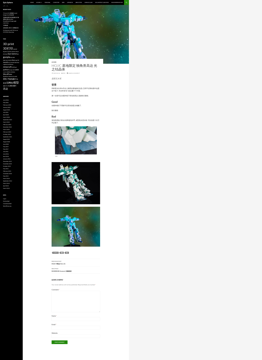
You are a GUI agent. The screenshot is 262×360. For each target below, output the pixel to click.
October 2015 (7, 166)
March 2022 (6, 129)
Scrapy (10, 69)
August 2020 (6, 141)
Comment (56, 290)
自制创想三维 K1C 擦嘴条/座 (11, 28)
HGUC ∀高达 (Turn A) (58, 263)
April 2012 (6, 186)
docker (13, 51)
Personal (47, 2)
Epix (64, 73)
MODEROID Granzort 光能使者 (62, 270)
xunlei (15, 76)
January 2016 (6, 159)
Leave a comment (74, 73)
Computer (56, 2)
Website (55, 333)
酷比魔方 (13, 86)
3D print (8, 44)
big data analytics (7, 51)
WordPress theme (7, 76)
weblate (9, 72)
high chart (5, 60)
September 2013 (7, 181)
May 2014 (5, 176)
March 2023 (6, 122)
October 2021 (7, 134)
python (6, 70)
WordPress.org (7, 206)
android (15, 49)
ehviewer (5, 54)
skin (14, 69)
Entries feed (6, 201)
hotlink (10, 60)
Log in (4, 198)
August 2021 (6, 139)
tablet (17, 70)
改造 (4, 83)
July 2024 (5, 112)
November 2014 (7, 173)
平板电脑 (11, 79)
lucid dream (10, 64)
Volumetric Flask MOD (102, 2)
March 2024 (6, 117)
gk (18, 54)
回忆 (5, 79)
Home (32, 2)
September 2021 (7, 137)
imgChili (17, 60)
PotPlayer (14, 67)
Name (54, 316)
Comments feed (7, 203)
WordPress (7, 74)
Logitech (5, 64)
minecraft (7, 67)
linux (18, 62)
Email (54, 324)
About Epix (79, 2)
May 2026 (5, 102)
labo (15, 62)
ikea (13, 60)
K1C (9, 62)
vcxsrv (4, 72)
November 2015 (7, 164)
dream (17, 51)
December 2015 (7, 161)
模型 (62, 252)
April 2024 (6, 115)
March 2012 (6, 188)
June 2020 (6, 144)
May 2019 (5, 146)
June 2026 (6, 100)
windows (13, 72)
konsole (12, 62)
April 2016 (6, 156)
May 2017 (5, 149)
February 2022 (7, 132)
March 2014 (6, 178)
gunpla (55, 252)
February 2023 (7, 124)
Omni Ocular (88, 2)
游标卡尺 (5, 86)
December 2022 (7, 127)
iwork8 (5, 62)
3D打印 (8, 48)
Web (63, 2)
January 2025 (6, 107)
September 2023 (7, 119)
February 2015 (7, 171)
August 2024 (6, 110)
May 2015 (5, 168)
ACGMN (38, 2)
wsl (13, 76)
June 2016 (6, 154)
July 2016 (5, 151)
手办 (16, 79)
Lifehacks (70, 2)
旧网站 (9, 82)
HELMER (12, 57)
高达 (67, 252)
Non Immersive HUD (117, 2)
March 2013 (6, 183)
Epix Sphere (8, 2)
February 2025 (7, 105)
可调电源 (5, 25)
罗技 (9, 86)
